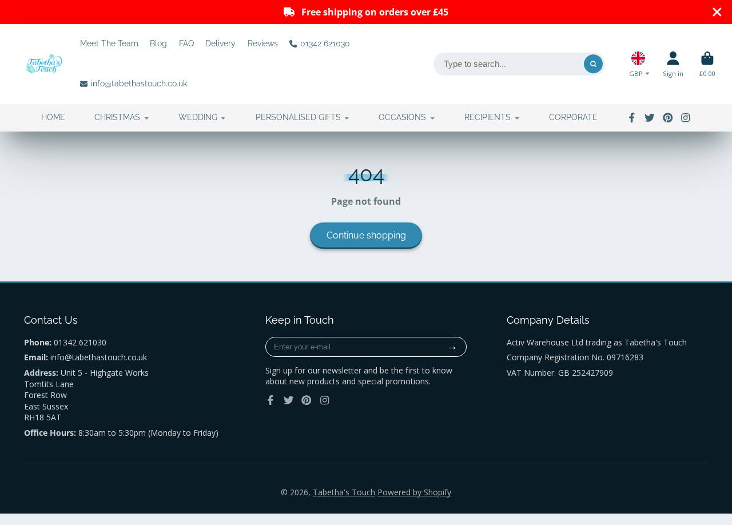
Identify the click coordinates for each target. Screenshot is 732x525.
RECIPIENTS (487, 117)
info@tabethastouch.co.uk (139, 83)
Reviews (263, 43)
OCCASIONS (402, 117)
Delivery (220, 43)
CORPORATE (573, 117)
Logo (44, 64)
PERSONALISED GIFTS (298, 117)
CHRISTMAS (117, 117)
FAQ (186, 43)
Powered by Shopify (414, 492)
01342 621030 (325, 43)
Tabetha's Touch (344, 492)
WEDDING (197, 117)
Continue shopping (366, 235)
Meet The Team (109, 43)
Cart (707, 63)
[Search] (593, 64)
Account (673, 63)
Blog (158, 43)
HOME (53, 117)
